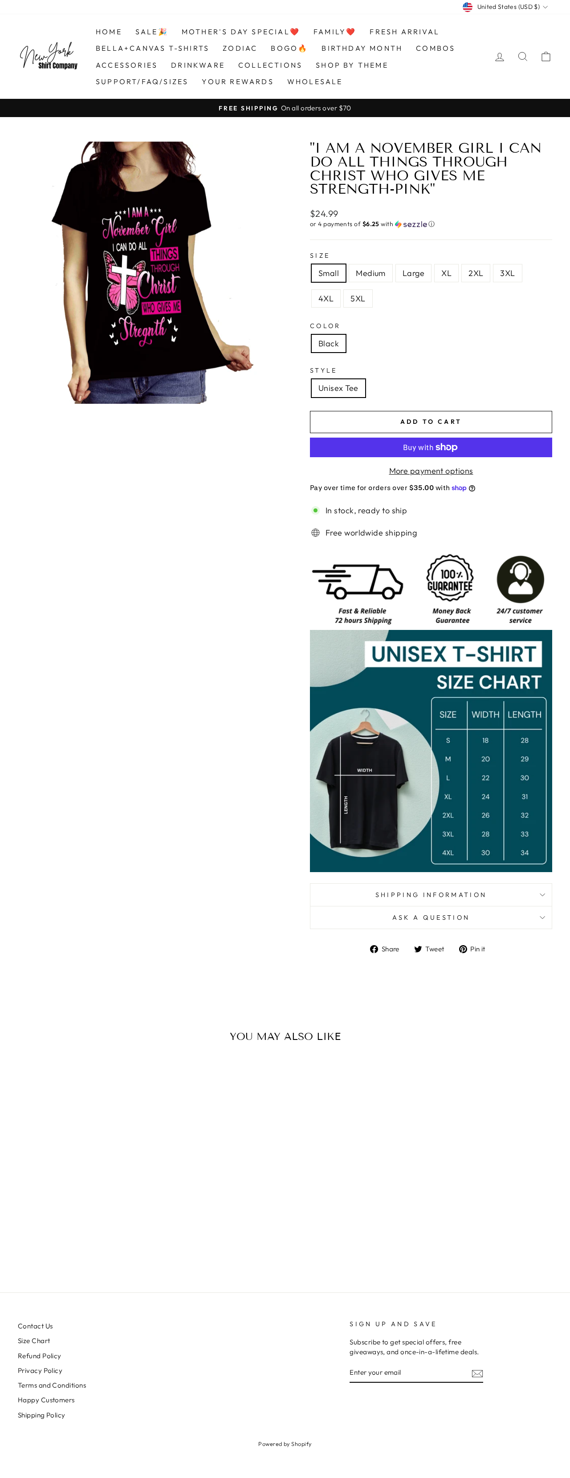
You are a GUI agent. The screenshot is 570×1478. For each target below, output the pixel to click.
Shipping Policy (41, 1415)
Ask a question (431, 918)
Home (109, 31)
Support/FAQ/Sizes (142, 81)
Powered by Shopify (284, 1443)
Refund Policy (39, 1356)
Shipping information (431, 895)
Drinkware (198, 65)
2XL (475, 273)
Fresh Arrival (405, 31)
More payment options (431, 471)
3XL (507, 273)
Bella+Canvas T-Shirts (152, 48)
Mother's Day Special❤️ (241, 31)
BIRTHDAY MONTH (362, 48)
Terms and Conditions (52, 1385)
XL (446, 273)
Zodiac (240, 48)
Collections (270, 65)
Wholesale (315, 81)
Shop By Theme (352, 65)
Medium (371, 273)
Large (413, 273)
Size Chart (34, 1340)
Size (320, 256)
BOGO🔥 (289, 48)
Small (328, 273)
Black (328, 343)
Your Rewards (237, 81)
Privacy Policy (40, 1370)
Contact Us (35, 1326)
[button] (431, 224)
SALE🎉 (151, 31)
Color (325, 326)
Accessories (127, 65)
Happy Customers (46, 1400)
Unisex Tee (338, 388)
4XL (326, 298)
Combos (435, 48)
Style (324, 370)
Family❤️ (335, 31)
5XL (357, 298)
